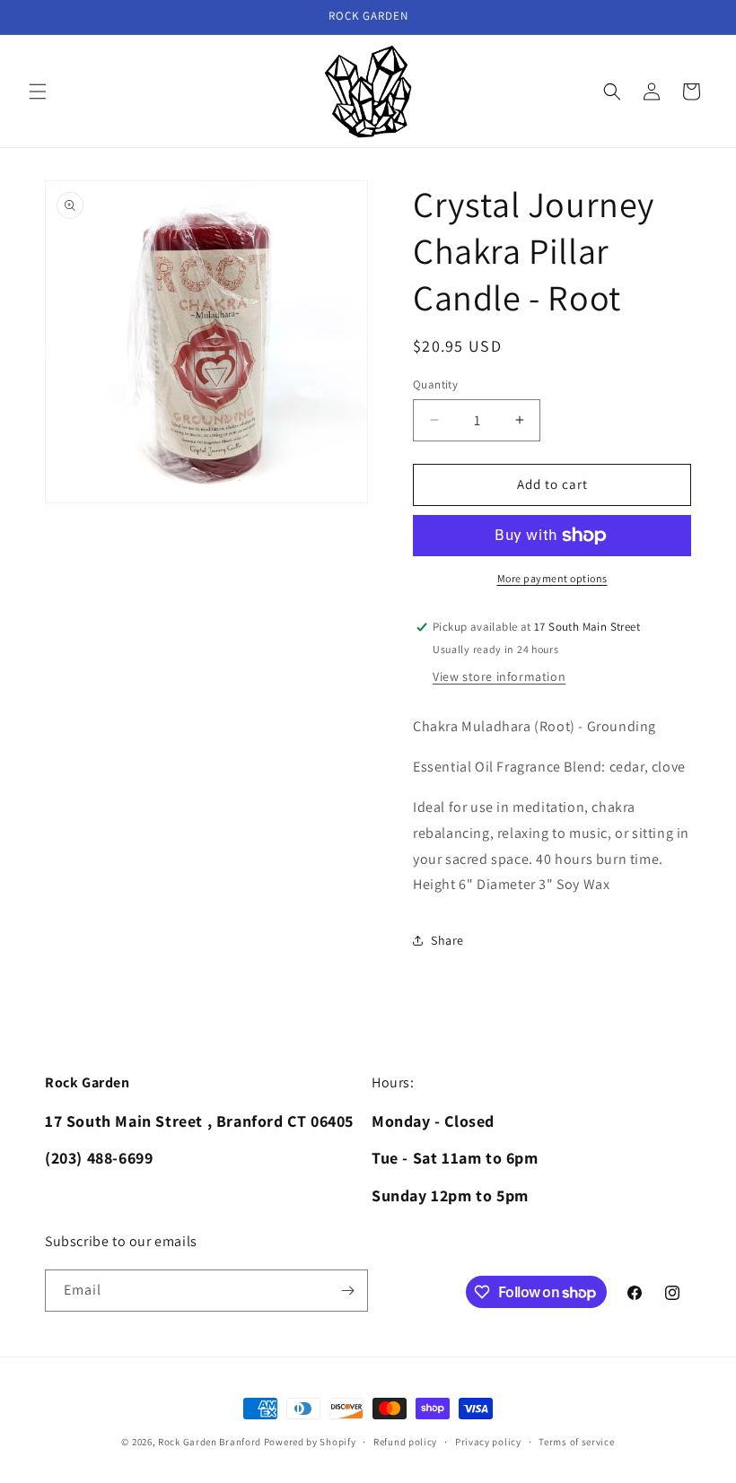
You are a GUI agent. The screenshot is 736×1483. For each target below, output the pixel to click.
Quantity (435, 384)
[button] (37, 91)
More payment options (552, 578)
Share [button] (447, 940)
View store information (499, 676)
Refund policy (405, 1441)
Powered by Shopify (310, 1441)
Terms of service (576, 1441)
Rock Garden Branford (209, 1441)
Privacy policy (488, 1441)
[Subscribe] (347, 1290)
